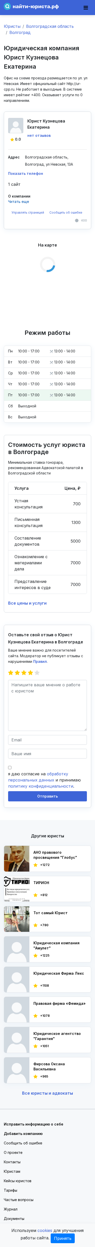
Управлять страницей (28, 212)
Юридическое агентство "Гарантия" (57, 1036)
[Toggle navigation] (85, 8)
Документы (14, 1218)
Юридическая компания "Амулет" (56, 945)
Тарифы (10, 1190)
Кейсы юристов (17, 1181)
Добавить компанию (23, 1133)
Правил (40, 661)
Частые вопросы (18, 1199)
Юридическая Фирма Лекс (58, 973)
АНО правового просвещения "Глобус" (55, 855)
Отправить (47, 796)
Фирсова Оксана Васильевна (49, 1066)
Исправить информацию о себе (33, 1124)
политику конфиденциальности (40, 786)
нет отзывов (39, 135)
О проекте (13, 1152)
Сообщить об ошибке (65, 212)
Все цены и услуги (27, 603)
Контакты (12, 1162)
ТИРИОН (41, 883)
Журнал (10, 1209)
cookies (44, 1230)
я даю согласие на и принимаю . (44, 780)
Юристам (12, 1171)
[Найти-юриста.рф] (31, 6)
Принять (62, 1238)
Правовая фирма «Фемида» (59, 1003)
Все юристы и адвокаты (47, 1093)
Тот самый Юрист (50, 913)
